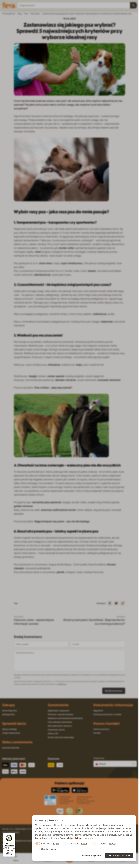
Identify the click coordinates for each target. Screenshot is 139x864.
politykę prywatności (82, 838)
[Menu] (4, 835)
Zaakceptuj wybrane (91, 855)
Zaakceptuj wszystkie (117, 855)
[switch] (9, 853)
